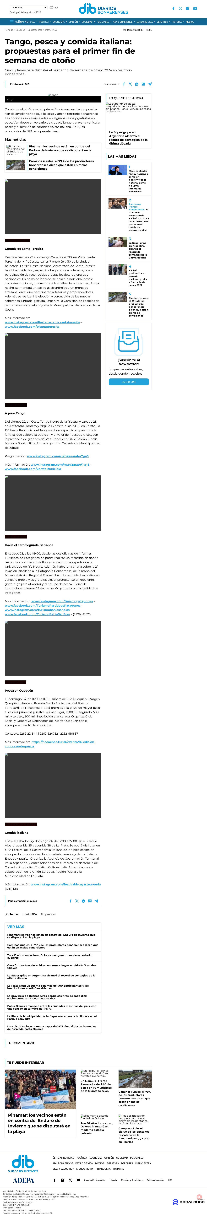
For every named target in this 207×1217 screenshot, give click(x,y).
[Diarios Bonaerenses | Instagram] (188, 9)
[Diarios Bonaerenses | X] (180, 8)
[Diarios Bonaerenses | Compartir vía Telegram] (150, 84)
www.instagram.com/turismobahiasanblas (37, 610)
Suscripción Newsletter (95, 1180)
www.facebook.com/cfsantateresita (32, 326)
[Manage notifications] (199, 1197)
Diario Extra (143, 1163)
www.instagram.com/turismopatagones (62, 601)
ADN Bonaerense (122, 22)
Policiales (103, 22)
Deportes (162, 22)
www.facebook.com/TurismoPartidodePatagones (43, 605)
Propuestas (48, 914)
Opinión (73, 22)
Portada (9, 30)
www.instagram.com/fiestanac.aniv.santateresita (42, 322)
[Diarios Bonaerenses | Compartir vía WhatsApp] (137, 84)
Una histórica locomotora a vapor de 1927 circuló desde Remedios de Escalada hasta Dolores (51, 1028)
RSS (170, 1180)
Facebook (54, 1180)
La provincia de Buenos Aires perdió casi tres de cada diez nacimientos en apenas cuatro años (47, 997)
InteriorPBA (29, 914)
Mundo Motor (85, 1168)
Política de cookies (155, 1180)
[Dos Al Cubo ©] (189, 1204)
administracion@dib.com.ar (20, 1202)
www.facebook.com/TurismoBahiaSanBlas (37, 614)
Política (44, 22)
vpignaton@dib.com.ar (45, 1194)
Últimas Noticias (25, 22)
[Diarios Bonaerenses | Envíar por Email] (143, 84)
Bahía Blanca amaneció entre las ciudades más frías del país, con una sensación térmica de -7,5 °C (51, 1007)
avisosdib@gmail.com (66, 1194)
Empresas (113, 1163)
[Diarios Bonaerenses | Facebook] (173, 9)
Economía (59, 22)
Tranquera (104, 1168)
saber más (128, 381)
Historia (177, 22)
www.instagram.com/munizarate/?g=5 (60, 464)
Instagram (62, 1180)
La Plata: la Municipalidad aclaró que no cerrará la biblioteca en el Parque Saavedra (52, 1017)
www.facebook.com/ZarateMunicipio (33, 469)
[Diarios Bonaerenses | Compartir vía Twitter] (130, 84)
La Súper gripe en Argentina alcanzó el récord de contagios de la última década (51, 977)
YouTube (78, 1180)
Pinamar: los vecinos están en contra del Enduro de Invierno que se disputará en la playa (51, 936)
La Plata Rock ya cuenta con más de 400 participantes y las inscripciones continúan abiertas (48, 987)
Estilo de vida (144, 22)
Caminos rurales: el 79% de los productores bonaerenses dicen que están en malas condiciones (52, 946)
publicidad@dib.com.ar (23, 1194)
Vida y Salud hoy (63, 1168)
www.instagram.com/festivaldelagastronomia (66, 884)
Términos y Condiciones (132, 1180)
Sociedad (87, 22)
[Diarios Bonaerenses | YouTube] (195, 8)
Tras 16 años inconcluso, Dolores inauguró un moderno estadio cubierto (49, 956)
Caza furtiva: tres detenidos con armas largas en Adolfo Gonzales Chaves (51, 966)
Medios (190, 22)
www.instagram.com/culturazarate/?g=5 (58, 456)
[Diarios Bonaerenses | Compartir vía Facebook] (124, 84)
